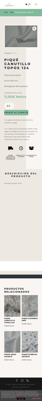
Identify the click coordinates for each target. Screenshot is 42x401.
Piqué (12, 12)
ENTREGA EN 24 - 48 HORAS (21, 155)
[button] (34, 28)
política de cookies (22, 396)
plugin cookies (36, 398)
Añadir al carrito (16, 112)
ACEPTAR (21, 399)
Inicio (6, 12)
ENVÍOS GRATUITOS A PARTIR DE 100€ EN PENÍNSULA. (10, 157)
